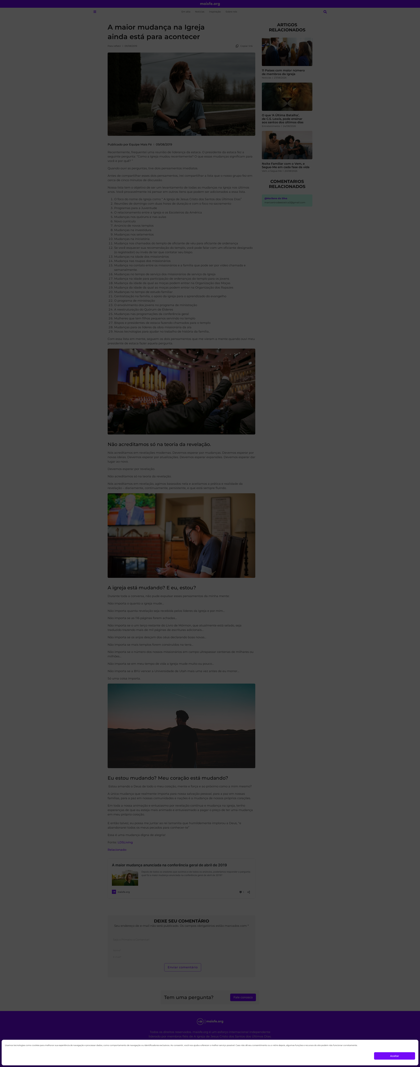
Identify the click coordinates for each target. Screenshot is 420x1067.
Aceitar (394, 1055)
